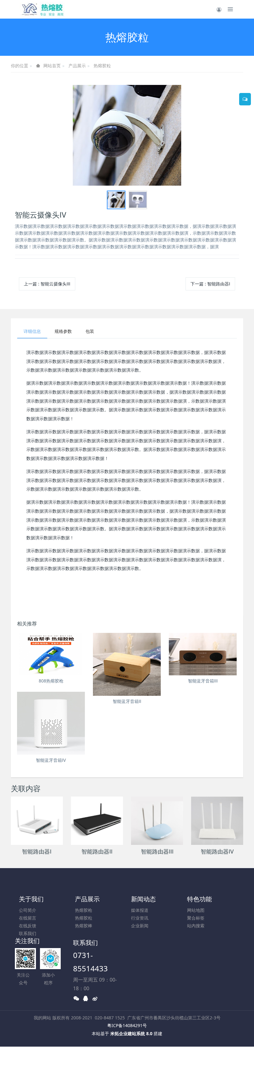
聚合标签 (195, 918)
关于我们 (31, 899)
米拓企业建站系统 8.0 (131, 1033)
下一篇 (210, 284)
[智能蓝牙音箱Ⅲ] (203, 654)
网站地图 (195, 910)
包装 (89, 331)
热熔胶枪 (83, 910)
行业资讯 (139, 918)
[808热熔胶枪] (51, 654)
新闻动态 (143, 899)
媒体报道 (139, 910)
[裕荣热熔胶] (43, 9)
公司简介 (27, 910)
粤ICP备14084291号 (127, 1025)
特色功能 (199, 899)
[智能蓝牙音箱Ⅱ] (127, 664)
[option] (127, 135)
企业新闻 (139, 926)
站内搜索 (195, 926)
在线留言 (27, 918)
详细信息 (32, 331)
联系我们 (27, 933)
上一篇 (47, 284)
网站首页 (52, 66)
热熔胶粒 (102, 65)
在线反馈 (27, 926)
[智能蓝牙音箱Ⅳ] (51, 723)
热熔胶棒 (83, 926)
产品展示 (77, 65)
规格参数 (63, 331)
